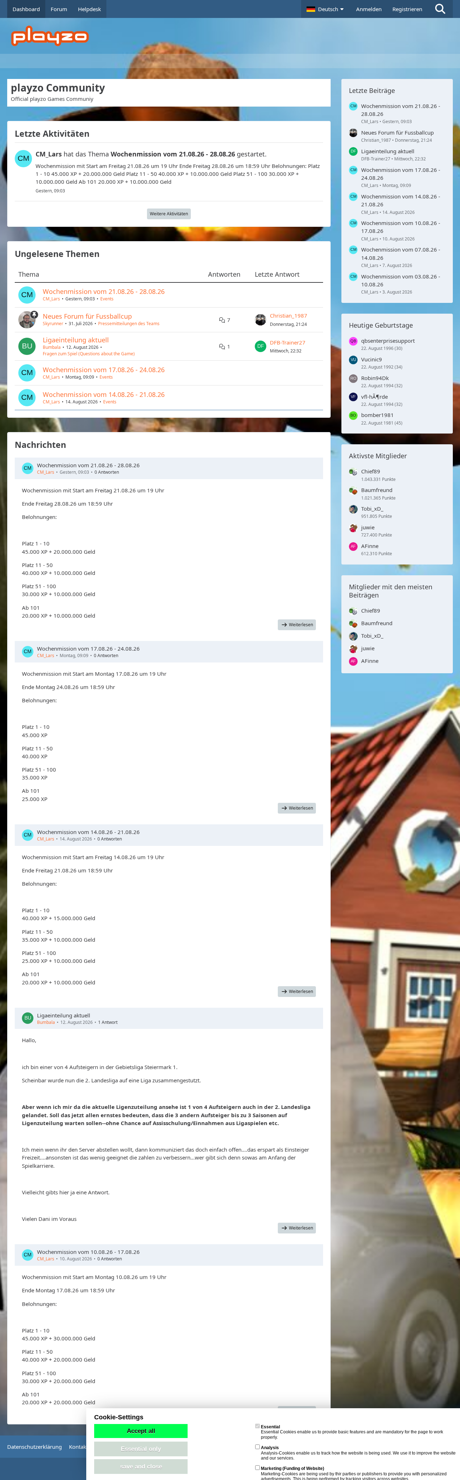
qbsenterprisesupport (388, 340)
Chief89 (370, 471)
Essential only (141, 1449)
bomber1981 (377, 414)
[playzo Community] (235, 36)
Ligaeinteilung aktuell (76, 340)
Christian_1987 (288, 315)
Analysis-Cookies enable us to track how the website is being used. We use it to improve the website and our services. (358, 1453)
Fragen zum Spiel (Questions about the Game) (89, 354)
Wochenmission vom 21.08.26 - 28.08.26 (104, 291)
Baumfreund (376, 489)
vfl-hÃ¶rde (374, 396)
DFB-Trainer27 (287, 342)
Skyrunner (53, 323)
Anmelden (369, 9)
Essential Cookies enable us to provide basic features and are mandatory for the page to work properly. (352, 1432)
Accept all (141, 1431)
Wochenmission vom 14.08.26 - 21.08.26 (104, 394)
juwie (367, 527)
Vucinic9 (371, 359)
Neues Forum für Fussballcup (87, 316)
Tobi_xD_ (372, 508)
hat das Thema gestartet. (151, 154)
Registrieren (407, 9)
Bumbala (52, 347)
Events (107, 299)
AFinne (369, 545)
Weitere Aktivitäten (169, 214)
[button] (326, 9)
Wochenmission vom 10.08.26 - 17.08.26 (88, 1251)
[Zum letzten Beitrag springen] (260, 319)
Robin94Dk (375, 377)
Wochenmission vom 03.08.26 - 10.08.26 (400, 280)
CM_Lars (51, 299)
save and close (141, 1466)
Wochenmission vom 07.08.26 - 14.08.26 (400, 253)
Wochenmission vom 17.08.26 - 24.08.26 (104, 369)
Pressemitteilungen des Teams (129, 323)
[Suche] (440, 9)
